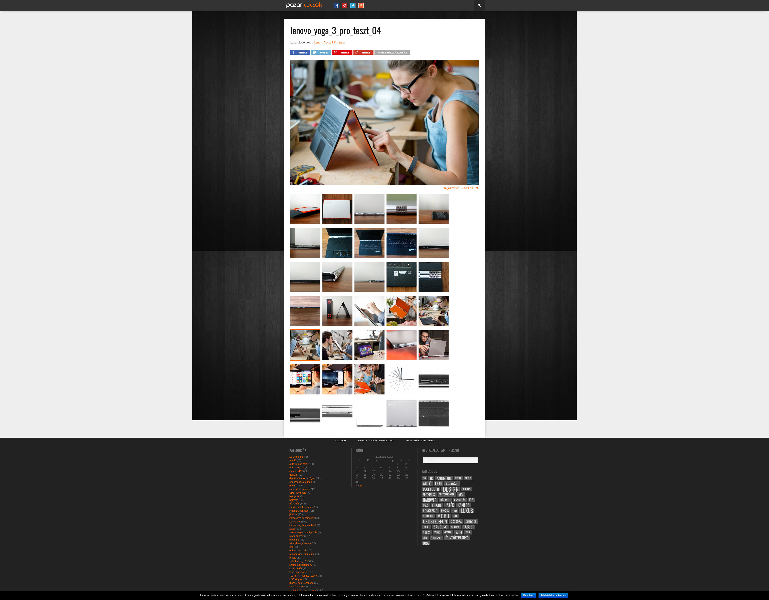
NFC (456, 516)
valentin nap (296, 586)
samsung (440, 527)
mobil (443, 516)
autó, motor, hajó (298, 464)
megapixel (428, 516)
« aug (358, 485)
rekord (292, 557)
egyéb (292, 485)
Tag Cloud (340, 441)
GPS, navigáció (297, 492)
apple (458, 478)
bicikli (438, 483)
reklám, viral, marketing (302, 554)
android (444, 478)
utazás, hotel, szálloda (301, 583)
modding (294, 539)
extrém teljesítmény (299, 489)
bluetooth (431, 489)
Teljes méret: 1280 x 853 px (461, 188)
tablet (468, 527)
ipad (425, 505)
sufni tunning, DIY (299, 561)
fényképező (429, 494)
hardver (293, 500)
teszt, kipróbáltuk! (298, 572)
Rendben (528, 595)
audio (468, 478)
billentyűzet (452, 483)
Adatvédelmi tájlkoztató (553, 595)
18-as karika (296, 456)
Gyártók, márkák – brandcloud (375, 441)
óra (291, 547)
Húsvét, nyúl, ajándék (301, 507)
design (293, 474)
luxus (292, 528)
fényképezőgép (447, 494)
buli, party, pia (296, 467)
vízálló (448, 532)
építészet (436, 538)
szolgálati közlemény (300, 565)
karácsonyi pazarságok (302, 518)
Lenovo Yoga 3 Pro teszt (329, 42)
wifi (458, 532)
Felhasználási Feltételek (420, 441)
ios (471, 500)
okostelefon (435, 521)
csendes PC (296, 471)
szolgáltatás (295, 568)
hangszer (294, 496)
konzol (445, 510)
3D (424, 478)
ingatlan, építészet (299, 510)
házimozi (445, 500)
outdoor (471, 521)
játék (449, 505)
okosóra (456, 521)
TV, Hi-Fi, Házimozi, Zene (303, 575)
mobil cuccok (296, 536)
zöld (425, 537)
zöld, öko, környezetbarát (303, 590)
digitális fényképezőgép (302, 478)
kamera (464, 505)
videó (437, 532)
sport (455, 527)
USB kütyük (295, 579)
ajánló (292, 460)
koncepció (295, 521)
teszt (427, 532)
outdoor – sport (297, 550)
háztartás (294, 503)
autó (427, 483)
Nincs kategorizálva (300, 543)
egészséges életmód (300, 482)
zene (468, 532)
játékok (293, 514)
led (455, 510)
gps (460, 494)
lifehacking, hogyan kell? (302, 525)
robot (426, 526)
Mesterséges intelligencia (303, 532)
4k (431, 478)
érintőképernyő (457, 537)
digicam (467, 489)
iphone (436, 505)
